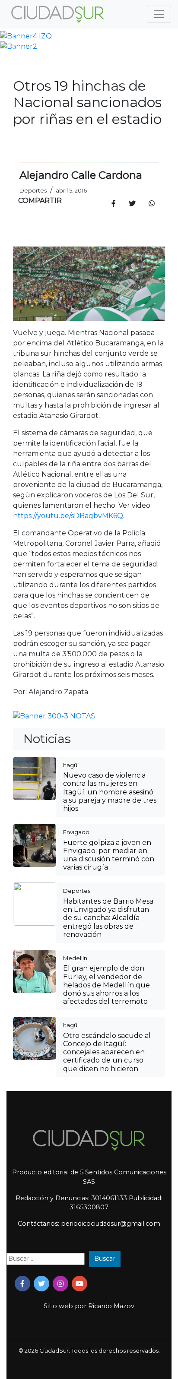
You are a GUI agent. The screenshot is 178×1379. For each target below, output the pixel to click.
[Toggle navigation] (159, 14)
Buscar (104, 1258)
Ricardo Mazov (111, 1306)
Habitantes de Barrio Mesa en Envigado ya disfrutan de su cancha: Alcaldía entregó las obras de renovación (108, 918)
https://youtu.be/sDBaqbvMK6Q (68, 516)
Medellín (75, 958)
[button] (13, 36)
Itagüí (71, 765)
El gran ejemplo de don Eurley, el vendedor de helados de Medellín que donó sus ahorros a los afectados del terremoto (106, 985)
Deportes (76, 890)
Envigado (76, 832)
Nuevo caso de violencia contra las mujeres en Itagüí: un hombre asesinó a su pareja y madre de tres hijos (109, 792)
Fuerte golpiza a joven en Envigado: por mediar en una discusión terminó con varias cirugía (108, 855)
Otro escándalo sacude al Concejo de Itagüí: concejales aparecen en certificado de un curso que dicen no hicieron (107, 1052)
